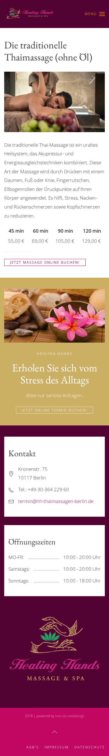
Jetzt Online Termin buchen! (54, 410)
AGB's (32, 747)
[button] (95, 14)
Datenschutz (89, 747)
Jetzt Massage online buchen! (45, 262)
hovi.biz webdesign (69, 715)
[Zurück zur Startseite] (30, 14)
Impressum (56, 747)
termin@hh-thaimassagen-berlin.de (55, 501)
